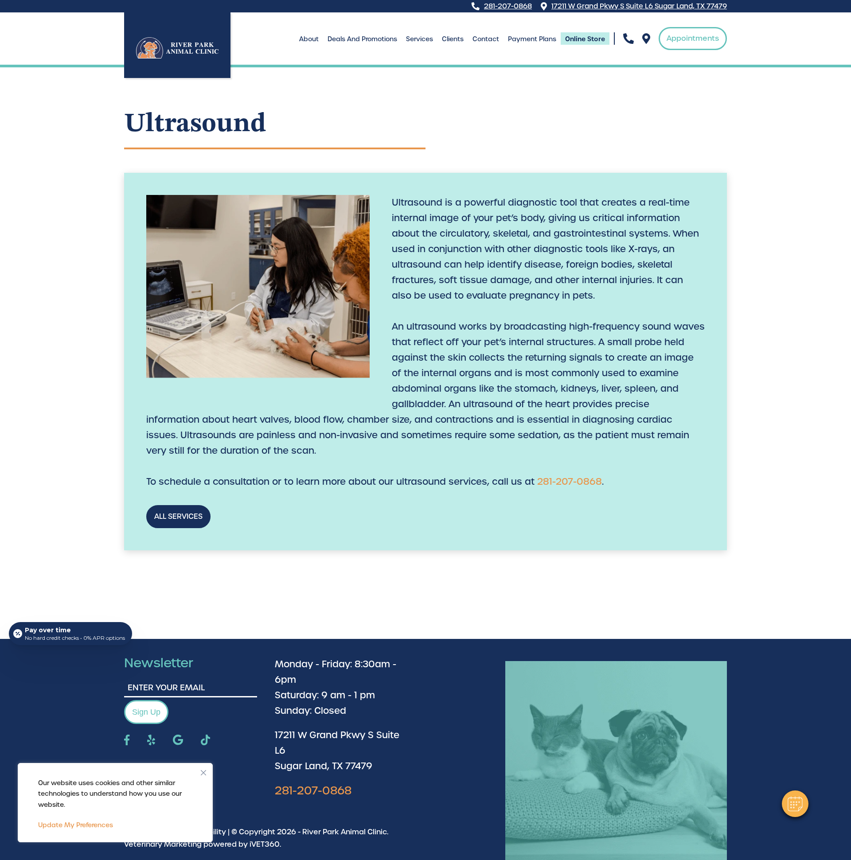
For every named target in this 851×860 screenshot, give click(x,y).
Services (419, 39)
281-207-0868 (508, 6)
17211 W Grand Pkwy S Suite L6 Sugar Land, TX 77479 (639, 6)
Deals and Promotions (362, 39)
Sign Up (146, 712)
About (309, 39)
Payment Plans (532, 39)
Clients (453, 39)
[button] (795, 803)
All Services (178, 516)
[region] (115, 803)
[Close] (203, 770)
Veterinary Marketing (163, 844)
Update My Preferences (75, 825)
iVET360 (265, 844)
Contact (485, 39)
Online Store (585, 39)
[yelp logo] (151, 741)
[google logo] (178, 741)
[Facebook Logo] (126, 741)
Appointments (693, 38)
